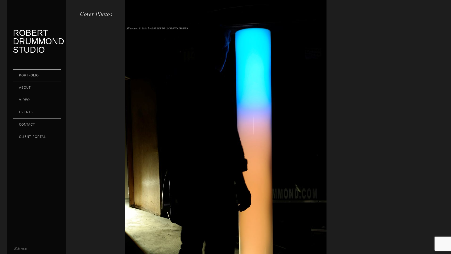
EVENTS (26, 112)
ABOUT (25, 87)
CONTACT (27, 124)
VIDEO (24, 100)
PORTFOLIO (29, 75)
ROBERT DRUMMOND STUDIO (38, 41)
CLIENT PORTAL (32, 137)
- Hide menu (20, 248)
